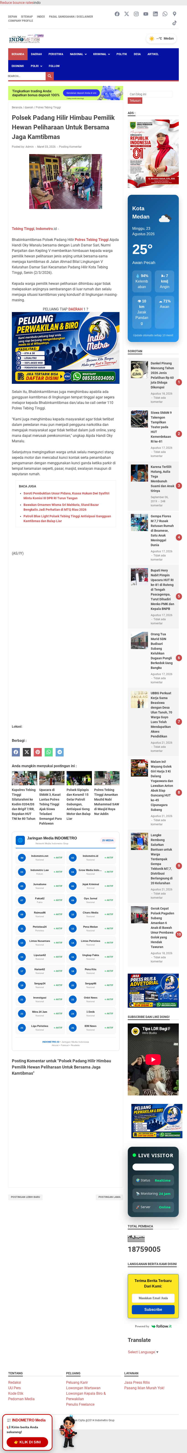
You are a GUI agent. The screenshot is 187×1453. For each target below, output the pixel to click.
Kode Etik (15, 1393)
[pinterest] (38, 752)
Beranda (18, 54)
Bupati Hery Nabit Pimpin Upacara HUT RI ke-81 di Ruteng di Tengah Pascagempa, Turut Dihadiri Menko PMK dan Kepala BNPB (162, 590)
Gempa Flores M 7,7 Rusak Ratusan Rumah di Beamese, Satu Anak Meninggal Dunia (162, 530)
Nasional (76, 54)
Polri (35, 66)
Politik (122, 54)
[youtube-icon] (145, 14)
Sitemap (27, 16)
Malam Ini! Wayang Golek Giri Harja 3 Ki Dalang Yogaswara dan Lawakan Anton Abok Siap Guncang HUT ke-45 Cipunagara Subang (162, 786)
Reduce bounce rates (17, 2)
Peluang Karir (77, 1382)
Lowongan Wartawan (83, 1388)
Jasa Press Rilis (137, 1382)
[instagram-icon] (136, 14)
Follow (54, 66)
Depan (12, 16)
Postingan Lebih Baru (25, 1197)
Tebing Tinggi (23, 229)
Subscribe (153, 1309)
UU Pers (14, 1388)
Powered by (142, 1326)
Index (41, 16)
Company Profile (20, 20)
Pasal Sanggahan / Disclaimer (71, 16)
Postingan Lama (109, 1197)
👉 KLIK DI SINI (27, 1441)
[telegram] (60, 752)
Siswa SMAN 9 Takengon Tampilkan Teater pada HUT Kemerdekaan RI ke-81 (161, 427)
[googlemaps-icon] (174, 14)
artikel (153, 54)
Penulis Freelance (80, 1404)
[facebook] (16, 752)
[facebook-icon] (117, 14)
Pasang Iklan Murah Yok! (144, 1388)
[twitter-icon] (126, 14)
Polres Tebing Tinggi (92, 240)
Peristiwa (56, 54)
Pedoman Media (21, 1399)
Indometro (44, 229)
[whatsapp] (49, 752)
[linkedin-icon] (155, 14)
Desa (137, 54)
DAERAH (75, 309)
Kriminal (99, 54)
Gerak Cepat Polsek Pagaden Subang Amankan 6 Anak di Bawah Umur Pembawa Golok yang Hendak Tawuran (162, 928)
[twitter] (27, 752)
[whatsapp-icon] (165, 14)
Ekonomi (18, 66)
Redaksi (14, 1382)
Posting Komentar (70, 146)
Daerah (36, 54)
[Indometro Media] (26, 39)
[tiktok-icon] (174, 23)
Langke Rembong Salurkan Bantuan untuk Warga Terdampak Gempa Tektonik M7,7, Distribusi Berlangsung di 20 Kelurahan (162, 859)
